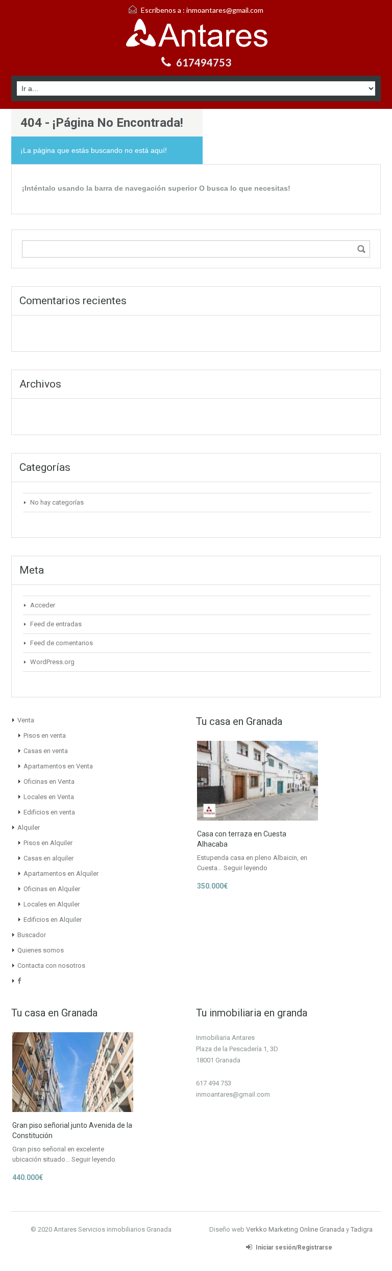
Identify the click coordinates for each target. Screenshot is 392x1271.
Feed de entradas (56, 624)
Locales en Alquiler (51, 904)
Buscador (31, 935)
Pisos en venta (44, 735)
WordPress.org (52, 662)
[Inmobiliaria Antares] (196, 34)
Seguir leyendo (245, 868)
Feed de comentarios (61, 643)
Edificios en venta (49, 812)
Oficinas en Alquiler (51, 889)
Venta (25, 720)
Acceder (42, 605)
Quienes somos (40, 950)
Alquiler (28, 827)
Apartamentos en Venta (58, 766)
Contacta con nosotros (51, 965)
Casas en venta (45, 751)
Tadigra (362, 1229)
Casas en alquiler (48, 858)
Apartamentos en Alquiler (61, 873)
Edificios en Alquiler (52, 919)
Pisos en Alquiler (47, 843)
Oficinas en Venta (49, 781)
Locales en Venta (48, 797)
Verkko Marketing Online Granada (295, 1229)
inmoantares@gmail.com (224, 10)
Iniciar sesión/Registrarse (294, 1247)
